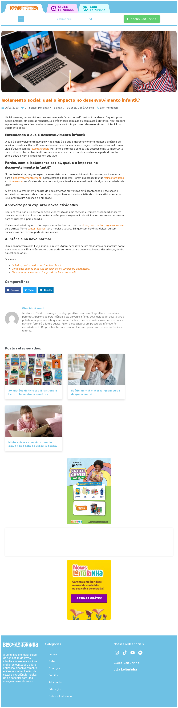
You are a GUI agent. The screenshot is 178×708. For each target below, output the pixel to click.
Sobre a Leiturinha (60, 696)
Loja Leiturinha (125, 669)
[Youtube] (132, 652)
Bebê (81, 108)
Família (53, 675)
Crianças (54, 668)
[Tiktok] (124, 652)
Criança (89, 108)
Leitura (53, 654)
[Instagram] (117, 652)
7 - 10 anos (69, 108)
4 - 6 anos (56, 108)
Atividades (56, 682)
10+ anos (43, 108)
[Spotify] (140, 652)
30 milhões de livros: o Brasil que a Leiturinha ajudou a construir (32, 392)
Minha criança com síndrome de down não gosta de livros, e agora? (32, 444)
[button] (21, 19)
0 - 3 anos (31, 108)
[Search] (91, 19)
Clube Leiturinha (126, 663)
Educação (55, 689)
